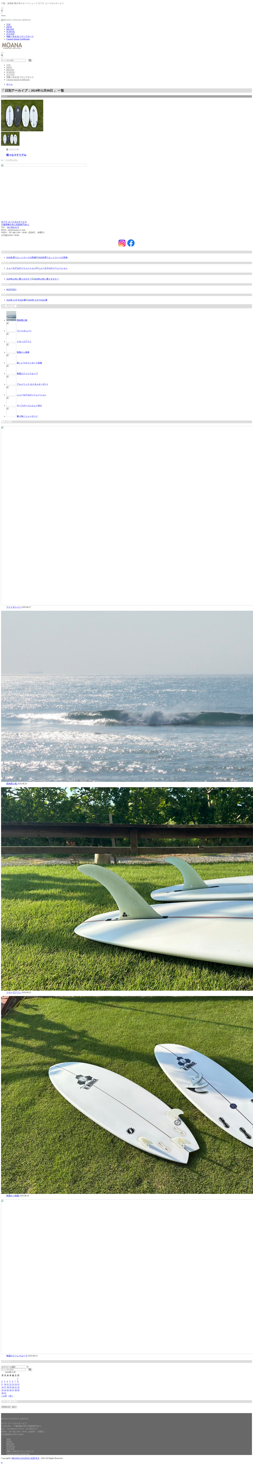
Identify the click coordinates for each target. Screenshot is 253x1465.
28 (16, 1390)
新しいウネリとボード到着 (29, 363)
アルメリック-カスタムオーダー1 (32, 384)
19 (10, 1387)
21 (16, 1387)
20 (13, 1387)
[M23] (13, 289)
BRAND (10, 29)
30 (2, 1393)
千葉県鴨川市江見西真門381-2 (15, 224)
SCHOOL (10, 31)
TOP (8, 24)
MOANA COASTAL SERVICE (25, 1458)
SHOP (9, 27)
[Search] (30, 60)
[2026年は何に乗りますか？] (45, 279)
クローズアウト (24, 341)
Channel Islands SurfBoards (18, 39)
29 (18, 1390)
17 (5, 1387)
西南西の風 (22, 320)
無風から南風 (23, 352)
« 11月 (4, 1396)
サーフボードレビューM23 (29, 405)
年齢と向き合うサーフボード (20, 36)
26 (10, 1390)
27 (13, 1390)
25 (8, 1390)
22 (18, 1387)
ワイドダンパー (24, 331)
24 (5, 1390)
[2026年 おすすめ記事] (36, 300)
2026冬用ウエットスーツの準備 (21, 257)
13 (13, 1384)
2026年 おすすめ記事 (16, 300)
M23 (8, 289)
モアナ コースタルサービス (14, 222)
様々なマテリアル (16, 154)
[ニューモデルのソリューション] (51, 268)
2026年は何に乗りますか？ (19, 279)
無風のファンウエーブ (27, 373)
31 (5, 1393)
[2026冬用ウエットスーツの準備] (51, 257)
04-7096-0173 (13, 227)
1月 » (10, 1396)
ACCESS (10, 34)
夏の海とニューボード (27, 416)
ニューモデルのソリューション (21, 268)
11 (8, 1384)
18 (8, 1387)
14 (16, 1384)
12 (10, 1384)
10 (5, 1384)
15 (18, 1384)
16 (2, 1387)
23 (2, 1390)
